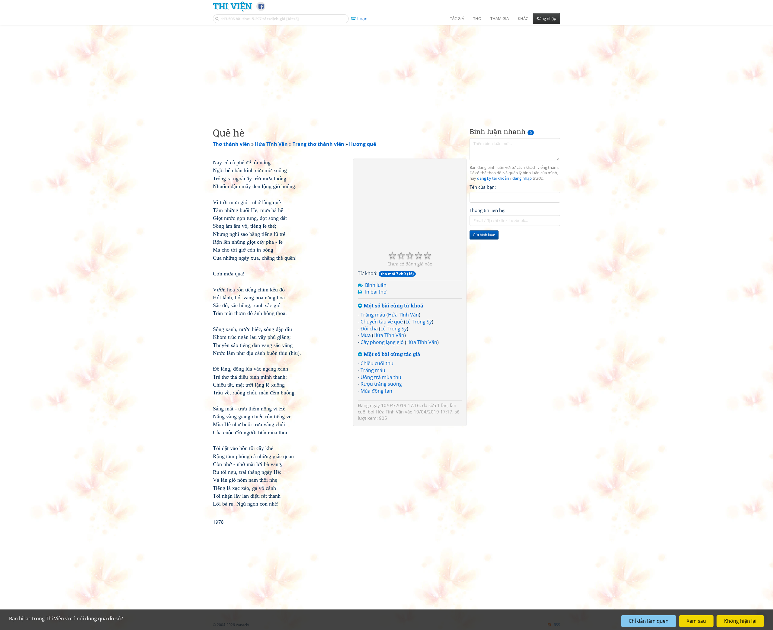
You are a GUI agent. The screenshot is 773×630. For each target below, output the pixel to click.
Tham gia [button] (499, 18)
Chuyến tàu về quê (382, 321)
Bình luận (375, 285)
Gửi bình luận (484, 234)
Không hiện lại (740, 621)
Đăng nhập (546, 18)
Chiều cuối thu (377, 363)
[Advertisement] (386, 71)
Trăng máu (373, 314)
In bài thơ (375, 291)
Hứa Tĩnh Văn (403, 314)
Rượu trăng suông (381, 384)
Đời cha (369, 328)
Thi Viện (232, 6)
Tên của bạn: (483, 187)
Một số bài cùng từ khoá (392, 306)
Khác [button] (523, 18)
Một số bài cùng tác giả (391, 354)
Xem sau (696, 621)
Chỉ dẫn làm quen (649, 621)
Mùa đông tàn (376, 390)
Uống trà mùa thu (381, 377)
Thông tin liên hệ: (487, 210)
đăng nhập (522, 178)
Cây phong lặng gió (382, 342)
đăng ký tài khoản (493, 178)
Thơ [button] (477, 18)
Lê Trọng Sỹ (419, 321)
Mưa (366, 335)
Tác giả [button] (457, 18)
